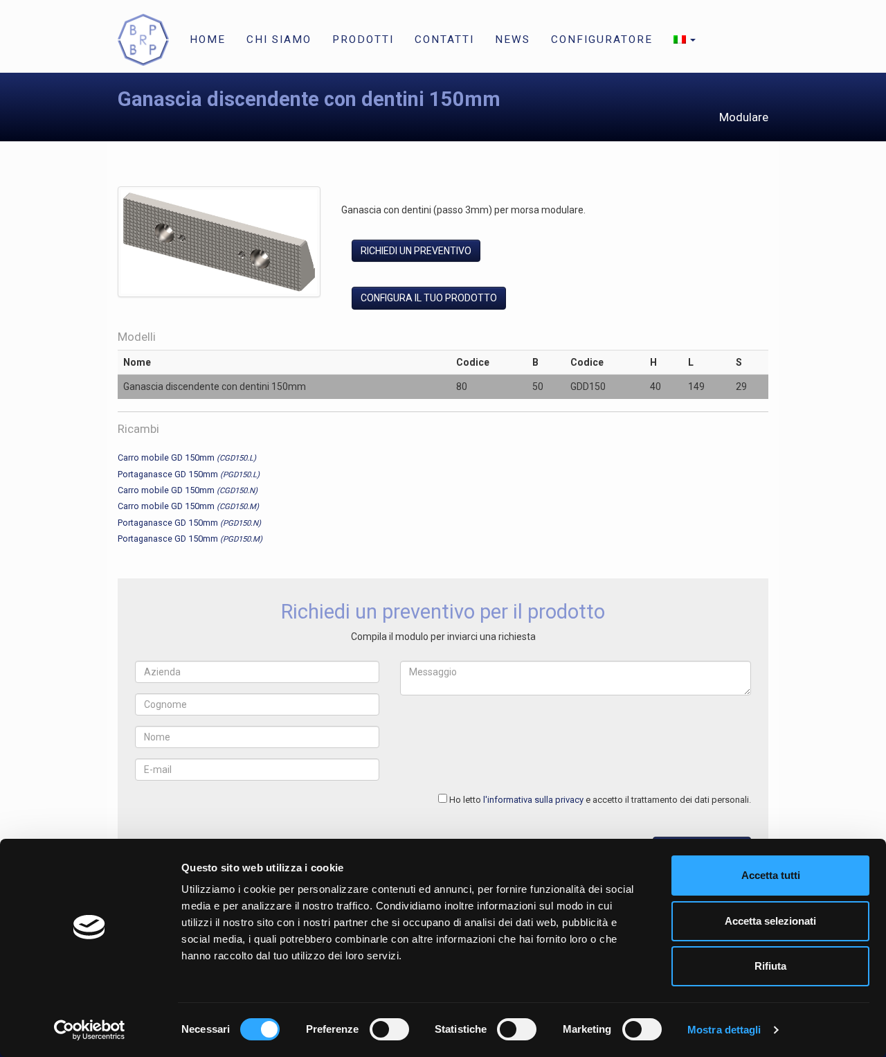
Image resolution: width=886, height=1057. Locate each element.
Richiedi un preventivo (416, 250)
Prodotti (363, 39)
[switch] (389, 1029)
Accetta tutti (770, 875)
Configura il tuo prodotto (429, 297)
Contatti (444, 39)
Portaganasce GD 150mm (189, 474)
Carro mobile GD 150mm (187, 457)
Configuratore (602, 39)
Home (208, 39)
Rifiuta (770, 966)
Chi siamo (278, 39)
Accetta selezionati (770, 921)
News (512, 39)
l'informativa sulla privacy (533, 799)
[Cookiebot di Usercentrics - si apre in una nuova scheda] (89, 1030)
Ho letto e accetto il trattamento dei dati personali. (600, 799)
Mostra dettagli (724, 1030)
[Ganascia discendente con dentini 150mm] (219, 244)
